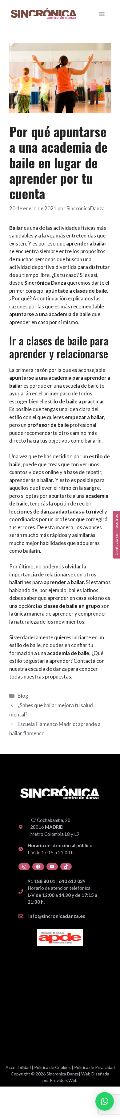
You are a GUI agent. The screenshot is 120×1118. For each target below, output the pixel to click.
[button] (104, 1101)
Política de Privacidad (94, 1067)
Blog (23, 695)
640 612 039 (72, 881)
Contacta (84, 661)
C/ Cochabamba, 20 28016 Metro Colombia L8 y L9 (54, 827)
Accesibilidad (18, 1067)
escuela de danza (47, 669)
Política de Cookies (52, 1067)
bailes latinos (83, 590)
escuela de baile (80, 385)
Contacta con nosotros (116, 534)
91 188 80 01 (41, 881)
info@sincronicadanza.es (56, 916)
